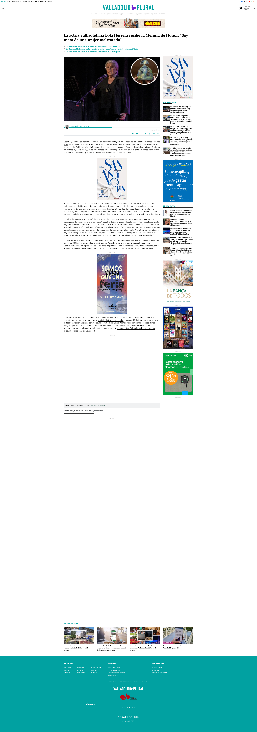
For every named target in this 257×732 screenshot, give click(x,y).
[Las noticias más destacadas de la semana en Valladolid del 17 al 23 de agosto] (79, 635)
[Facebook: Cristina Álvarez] (86, 126)
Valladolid (67, 668)
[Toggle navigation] (3, 8)
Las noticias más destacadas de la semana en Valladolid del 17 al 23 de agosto (93, 46)
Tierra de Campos (114, 670)
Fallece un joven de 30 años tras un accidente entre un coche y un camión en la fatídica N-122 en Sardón (180, 231)
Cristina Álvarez (77, 126)
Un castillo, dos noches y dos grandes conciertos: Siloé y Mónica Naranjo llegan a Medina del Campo (180, 109)
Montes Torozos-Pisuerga (117, 673)
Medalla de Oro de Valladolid (110, 320)
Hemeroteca (113, 681)
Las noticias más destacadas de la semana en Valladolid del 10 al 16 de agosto (93, 51)
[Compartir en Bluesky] (145, 133)
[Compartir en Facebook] (137, 133)
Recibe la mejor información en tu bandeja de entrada (83, 411)
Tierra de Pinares (114, 668)
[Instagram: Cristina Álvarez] (88, 126)
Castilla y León (25, 1)
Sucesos (34, 1)
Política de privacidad (159, 673)
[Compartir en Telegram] (149, 133)
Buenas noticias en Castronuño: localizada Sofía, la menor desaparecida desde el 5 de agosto (181, 222)
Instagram (101, 405)
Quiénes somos (157, 668)
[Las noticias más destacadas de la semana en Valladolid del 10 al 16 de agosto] (145, 635)
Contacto (145, 681)
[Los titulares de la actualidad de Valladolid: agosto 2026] (178, 635)
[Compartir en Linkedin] (154, 133)
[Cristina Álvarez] (67, 126)
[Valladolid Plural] (128, 8)
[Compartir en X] (141, 133)
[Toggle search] (253, 8)
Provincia (15, 1)
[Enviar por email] (133, 133)
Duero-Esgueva (113, 675)
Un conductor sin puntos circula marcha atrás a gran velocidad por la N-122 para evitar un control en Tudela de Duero (181, 119)
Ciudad (9, 1)
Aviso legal (156, 670)
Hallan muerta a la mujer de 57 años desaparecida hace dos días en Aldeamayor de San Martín (181, 213)
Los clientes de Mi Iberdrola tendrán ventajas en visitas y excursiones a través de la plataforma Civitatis (102, 49)
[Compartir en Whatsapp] (158, 133)
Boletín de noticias (125, 681)
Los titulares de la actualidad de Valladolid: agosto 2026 (174, 647)
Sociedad (48, 1)
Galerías (94, 673)
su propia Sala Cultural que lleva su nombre (136, 328)
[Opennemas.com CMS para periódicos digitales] (128, 719)
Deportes (41, 1)
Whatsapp (93, 405)
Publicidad (136, 681)
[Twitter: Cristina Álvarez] (84, 126)
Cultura (80, 670)
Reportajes (81, 673)
